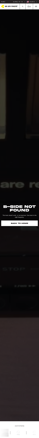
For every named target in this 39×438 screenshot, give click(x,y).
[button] (22, 6)
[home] (9, 6)
